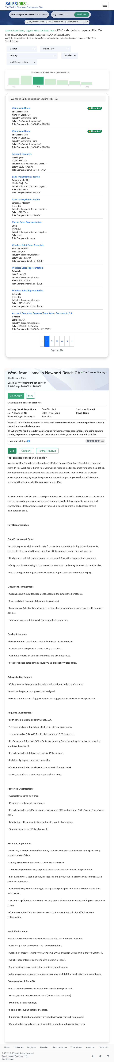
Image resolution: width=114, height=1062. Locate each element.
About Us (90, 1047)
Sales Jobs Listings (59, 1047)
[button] (28, 441)
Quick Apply (16, 396)
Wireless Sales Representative (27, 268)
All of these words (56, 22)
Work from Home (21, 108)
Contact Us (104, 1047)
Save (30, 396)
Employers (31, 1047)
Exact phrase (73, 22)
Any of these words (36, 22)
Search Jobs (82, 14)
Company (26, 451)
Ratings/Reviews (47, 451)
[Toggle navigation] (105, 5)
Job (12, 451)
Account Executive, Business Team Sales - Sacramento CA (42, 313)
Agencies (44, 1047)
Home (7, 1047)
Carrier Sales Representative (26, 222)
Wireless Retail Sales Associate (28, 245)
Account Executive (22, 154)
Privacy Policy (76, 1047)
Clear (86, 22)
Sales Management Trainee (26, 177)
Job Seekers (18, 1047)
